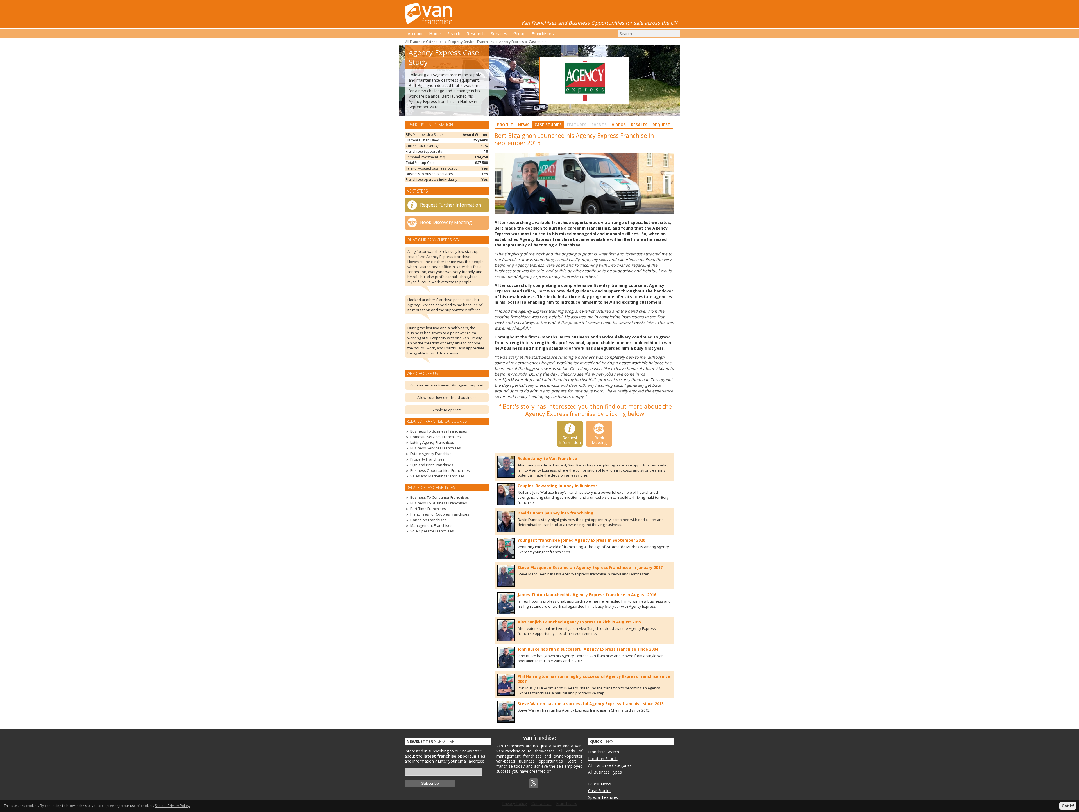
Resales (639, 124)
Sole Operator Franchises (432, 531)
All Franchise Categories (424, 41)
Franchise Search (603, 751)
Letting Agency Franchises (432, 442)
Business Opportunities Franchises (440, 470)
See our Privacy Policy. (172, 805)
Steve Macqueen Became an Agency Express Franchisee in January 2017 (590, 567)
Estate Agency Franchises (432, 453)
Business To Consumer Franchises (439, 497)
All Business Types (605, 772)
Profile (505, 124)
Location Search (603, 758)
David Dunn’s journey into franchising (555, 513)
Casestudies (538, 41)
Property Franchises (427, 459)
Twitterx (533, 783)
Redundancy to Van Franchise (547, 458)
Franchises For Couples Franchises (439, 514)
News (523, 124)
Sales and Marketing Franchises (437, 476)
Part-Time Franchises (428, 508)
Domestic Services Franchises (435, 436)
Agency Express (511, 41)
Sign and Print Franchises (431, 464)
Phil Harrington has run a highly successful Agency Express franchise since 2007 (594, 679)
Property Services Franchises (471, 41)
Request (661, 124)
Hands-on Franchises (428, 519)
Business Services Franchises (435, 447)
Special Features (603, 797)
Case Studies (548, 124)
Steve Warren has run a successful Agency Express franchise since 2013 (591, 703)
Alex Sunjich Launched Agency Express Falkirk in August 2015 (579, 622)
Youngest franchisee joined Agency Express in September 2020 (581, 540)
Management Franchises (431, 525)
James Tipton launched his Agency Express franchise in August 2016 (587, 594)
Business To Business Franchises (438, 431)
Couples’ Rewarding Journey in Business (558, 485)
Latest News (599, 783)
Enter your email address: (461, 761)
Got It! (1068, 805)
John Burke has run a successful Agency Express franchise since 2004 (588, 649)
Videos (619, 124)
